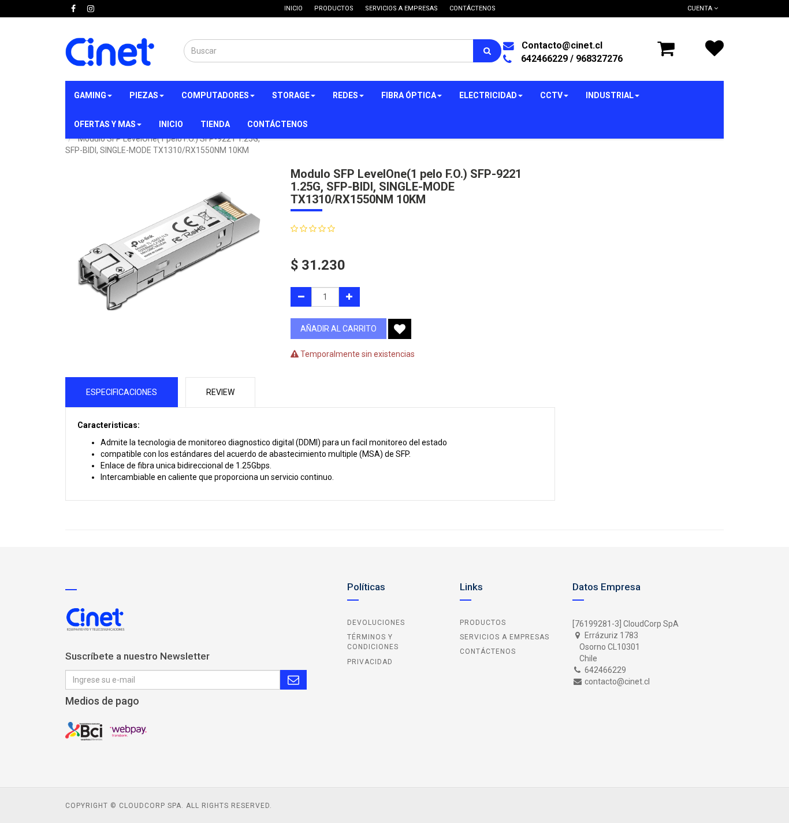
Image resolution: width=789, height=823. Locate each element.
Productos (483, 623)
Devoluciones (376, 623)
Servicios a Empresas (504, 637)
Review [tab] (220, 392)
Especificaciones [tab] (121, 392)
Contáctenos (488, 651)
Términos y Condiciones (373, 642)
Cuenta (700, 8)
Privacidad (370, 662)
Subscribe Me (293, 680)
